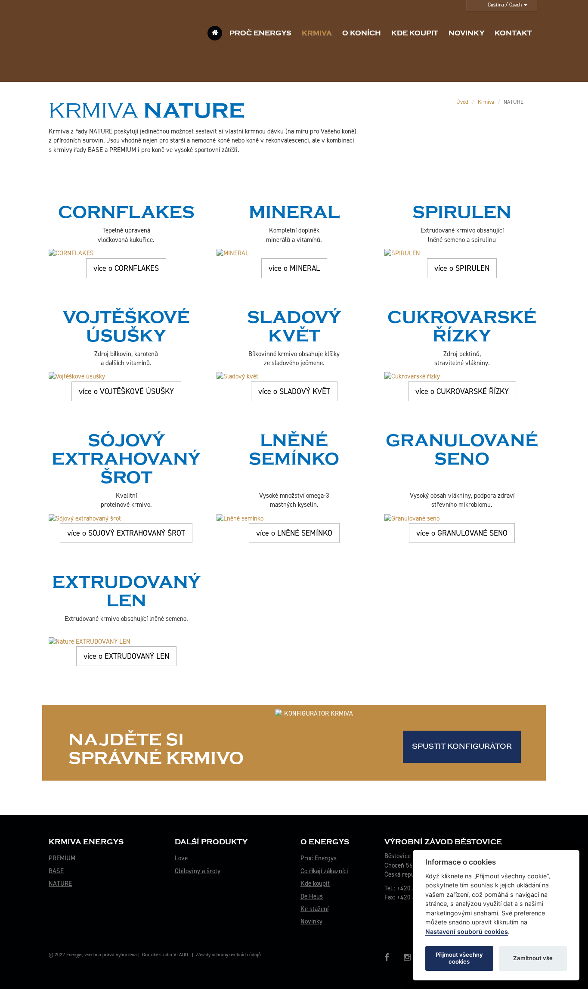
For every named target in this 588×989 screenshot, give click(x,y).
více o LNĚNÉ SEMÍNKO (294, 533)
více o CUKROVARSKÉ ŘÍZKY (462, 391)
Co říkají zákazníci (324, 871)
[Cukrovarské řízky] (461, 376)
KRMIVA (317, 33)
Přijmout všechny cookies (459, 958)
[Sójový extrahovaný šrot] (126, 518)
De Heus (311, 896)
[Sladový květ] (294, 376)
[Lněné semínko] (294, 518)
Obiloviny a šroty (197, 871)
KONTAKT (513, 33)
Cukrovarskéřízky (461, 326)
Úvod (462, 101)
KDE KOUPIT (414, 33)
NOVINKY (466, 33)
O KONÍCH (361, 33)
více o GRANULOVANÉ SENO (462, 533)
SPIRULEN (461, 212)
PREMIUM (62, 858)
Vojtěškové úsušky (126, 326)
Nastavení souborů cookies (466, 931)
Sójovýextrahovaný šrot (126, 459)
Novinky (311, 921)
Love (181, 858)
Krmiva (486, 101)
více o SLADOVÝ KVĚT (294, 391)
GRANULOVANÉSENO (462, 450)
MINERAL (294, 212)
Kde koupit (315, 883)
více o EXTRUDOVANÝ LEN (126, 656)
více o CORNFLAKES (126, 268)
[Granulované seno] (461, 518)
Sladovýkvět (294, 326)
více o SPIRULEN (461, 268)
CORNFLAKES (126, 212)
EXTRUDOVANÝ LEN (126, 591)
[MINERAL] (294, 253)
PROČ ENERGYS (260, 33)
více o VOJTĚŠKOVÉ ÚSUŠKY (126, 391)
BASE (56, 871)
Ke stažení (314, 909)
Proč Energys (318, 858)
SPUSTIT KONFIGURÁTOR (462, 746)
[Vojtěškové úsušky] (126, 376)
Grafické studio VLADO (165, 955)
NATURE (60, 883)
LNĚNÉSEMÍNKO (294, 450)
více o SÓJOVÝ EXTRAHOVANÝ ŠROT (126, 533)
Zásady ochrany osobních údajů (228, 955)
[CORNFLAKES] (126, 253)
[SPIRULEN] (461, 253)
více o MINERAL (294, 268)
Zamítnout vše (533, 958)
